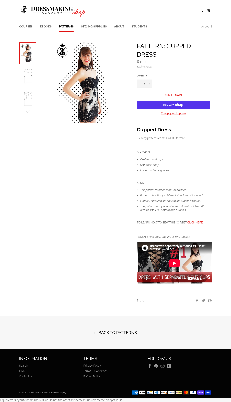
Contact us (26, 376)
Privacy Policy (92, 365)
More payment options (173, 113)
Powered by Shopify (55, 392)
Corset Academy (36, 392)
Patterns (66, 26)
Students (139, 26)
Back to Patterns (117, 332)
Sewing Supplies (94, 26)
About (119, 26)
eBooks (46, 26)
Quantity (142, 76)
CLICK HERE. (195, 222)
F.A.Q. (22, 371)
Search (23, 365)
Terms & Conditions (95, 371)
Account (206, 26)
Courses (25, 26)
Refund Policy (92, 376)
